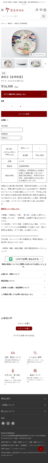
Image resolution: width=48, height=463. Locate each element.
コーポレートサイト (18, 449)
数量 (2, 101)
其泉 (3, 73)
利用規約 (24, 445)
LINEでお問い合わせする (27, 259)
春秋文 (10, 23)
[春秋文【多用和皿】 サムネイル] (7, 63)
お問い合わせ (5, 449)
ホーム (3, 23)
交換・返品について (35, 442)
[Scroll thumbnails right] (45, 64)
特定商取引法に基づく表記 (10, 445)
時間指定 (4, 134)
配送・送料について (20, 442)
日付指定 (4, 126)
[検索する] (44, 16)
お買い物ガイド (6, 442)
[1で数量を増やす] (20, 106)
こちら (12, 154)
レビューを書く (24, 328)
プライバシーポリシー (36, 445)
